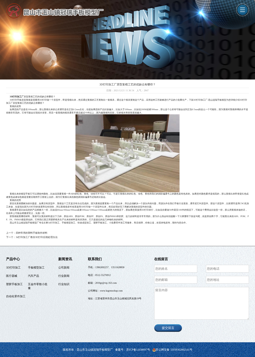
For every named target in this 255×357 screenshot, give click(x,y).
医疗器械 (11, 275)
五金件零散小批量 (37, 286)
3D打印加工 (13, 267)
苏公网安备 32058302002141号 (174, 349)
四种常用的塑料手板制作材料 (31, 233)
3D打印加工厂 (17, 96)
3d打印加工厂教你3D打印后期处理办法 (37, 237)
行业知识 (63, 284)
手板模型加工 (36, 267)
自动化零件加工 (16, 296)
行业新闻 (63, 275)
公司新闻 (63, 267)
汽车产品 (33, 275)
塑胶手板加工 (14, 284)
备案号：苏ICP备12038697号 (133, 349)
